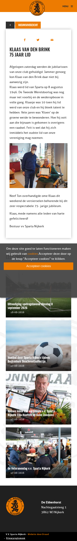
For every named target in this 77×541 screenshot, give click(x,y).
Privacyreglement (15, 537)
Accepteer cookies (38, 266)
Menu (65, 6)
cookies (33, 254)
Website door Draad (38, 534)
